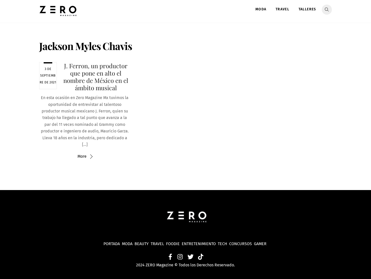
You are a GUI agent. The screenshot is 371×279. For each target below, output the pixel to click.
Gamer (261, 243)
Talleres (307, 9)
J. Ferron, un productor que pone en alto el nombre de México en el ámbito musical (95, 76)
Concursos (241, 243)
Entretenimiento (199, 243)
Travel (282, 9)
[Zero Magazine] (58, 13)
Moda (261, 9)
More (82, 156)
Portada (111, 243)
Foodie (173, 243)
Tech (223, 243)
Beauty (143, 243)
